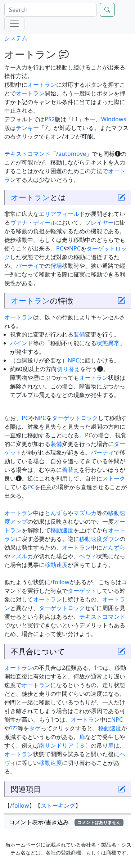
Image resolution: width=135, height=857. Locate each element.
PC (59, 248)
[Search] (107, 10)
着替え (70, 470)
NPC (75, 248)
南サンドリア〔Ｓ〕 (65, 745)
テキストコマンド (27, 154)
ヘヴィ (87, 556)
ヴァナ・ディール (33, 222)
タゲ (35, 728)
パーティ (27, 266)
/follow (59, 582)
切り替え (68, 369)
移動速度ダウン (99, 539)
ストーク (113, 478)
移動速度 (61, 530)
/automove (71, 154)
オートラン (41, 85)
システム (15, 38)
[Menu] (14, 24)
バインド (21, 343)
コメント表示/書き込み (65, 822)
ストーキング (58, 805)
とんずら (56, 513)
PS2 (50, 119)
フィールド (70, 214)
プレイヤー (99, 222)
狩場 (56, 266)
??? (14, 728)
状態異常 (108, 343)
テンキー (27, 128)
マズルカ (84, 513)
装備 (79, 334)
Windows (113, 119)
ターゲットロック (75, 418)
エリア (47, 214)
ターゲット (82, 591)
